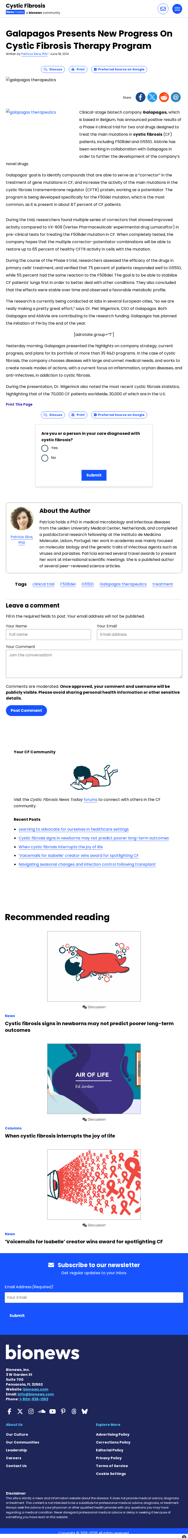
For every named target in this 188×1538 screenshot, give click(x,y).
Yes (54, 447)
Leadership (16, 1450)
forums (90, 799)
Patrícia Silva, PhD (34, 54)
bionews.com (35, 1389)
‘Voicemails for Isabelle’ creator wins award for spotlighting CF (79, 855)
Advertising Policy (112, 1434)
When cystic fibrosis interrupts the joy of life (61, 847)
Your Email (107, 626)
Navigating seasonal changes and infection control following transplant (87, 864)
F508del (68, 584)
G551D (88, 584)
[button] (163, 8)
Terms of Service (112, 1465)
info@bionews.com (36, 1394)
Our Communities (22, 1442)
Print (79, 69)
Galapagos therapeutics (123, 584)
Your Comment (20, 647)
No (53, 457)
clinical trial (43, 584)
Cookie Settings (111, 1473)
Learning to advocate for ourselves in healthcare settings (74, 829)
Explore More (108, 1424)
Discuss (54, 69)
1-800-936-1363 (34, 1399)
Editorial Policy (109, 1450)
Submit (94, 475)
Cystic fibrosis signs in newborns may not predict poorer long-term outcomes (94, 838)
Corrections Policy (113, 1442)
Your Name (16, 626)
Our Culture (17, 1434)
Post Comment (26, 710)
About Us (14, 1424)
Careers (13, 1458)
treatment (163, 584)
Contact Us (16, 1465)
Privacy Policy (109, 1458)
